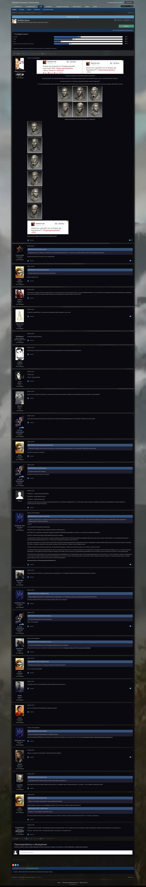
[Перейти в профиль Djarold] (20, 397)
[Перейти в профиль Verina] (20, 710)
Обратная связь (84, 882)
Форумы (14, 9)
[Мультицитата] (28, 240)
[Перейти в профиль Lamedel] (20, 778)
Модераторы (37, 9)
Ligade (19, 362)
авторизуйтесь (60, 847)
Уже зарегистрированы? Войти (115, 2)
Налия (19, 764)
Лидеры (87, 6)
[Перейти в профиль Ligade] (20, 353)
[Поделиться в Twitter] (15, 865)
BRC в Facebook (77, 6)
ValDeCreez (20, 324)
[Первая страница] (15, 54)
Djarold (19, 406)
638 (126, 36)
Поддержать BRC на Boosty (73, 16)
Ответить (126, 26)
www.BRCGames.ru (30, 6)
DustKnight (19, 580)
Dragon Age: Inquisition (42, 22)
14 (132, 20)
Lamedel (20, 785)
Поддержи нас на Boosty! (62, 6)
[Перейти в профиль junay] (20, 272)
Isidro (20, 382)
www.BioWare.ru (18, 6)
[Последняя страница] (46, 54)
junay (19, 280)
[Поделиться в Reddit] (13, 865)
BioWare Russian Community (25, 2)
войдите (21, 48)
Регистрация (129, 2)
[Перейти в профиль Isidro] (20, 376)
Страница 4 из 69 (52, 53)
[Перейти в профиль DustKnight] (20, 574)
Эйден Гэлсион (24, 22)
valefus (19, 300)
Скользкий (20, 255)
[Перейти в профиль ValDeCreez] (20, 315)
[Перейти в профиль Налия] (20, 756)
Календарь (21, 9)
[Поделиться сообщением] (132, 58)
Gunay (20, 695)
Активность (49, 6)
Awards (95, 6)
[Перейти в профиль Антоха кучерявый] (20, 422)
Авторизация (119, 20)
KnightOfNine (19, 828)
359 (126, 43)
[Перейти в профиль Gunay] (20, 687)
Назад (18, 53)
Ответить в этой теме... (28, 852)
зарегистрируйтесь (29, 48)
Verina (20, 718)
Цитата (32, 240)
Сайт (41, 6)
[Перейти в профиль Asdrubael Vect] (20, 518)
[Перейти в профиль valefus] (20, 294)
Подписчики (126, 20)
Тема (58, 882)
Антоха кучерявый (20, 431)
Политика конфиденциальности (70, 882)
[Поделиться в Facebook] (18, 865)
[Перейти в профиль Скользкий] (20, 249)
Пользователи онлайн (48, 9)
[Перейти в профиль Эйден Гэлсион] (14, 21)
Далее (42, 53)
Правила (29, 9)
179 (126, 41)
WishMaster (20, 336)
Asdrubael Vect (20, 526)
